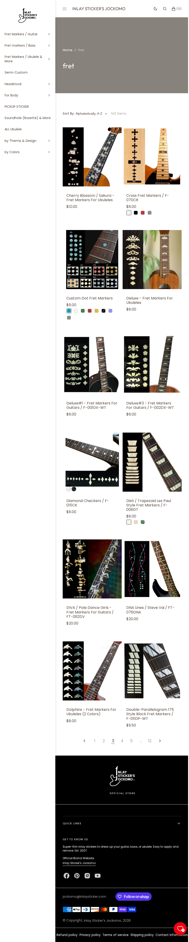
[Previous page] (83, 730)
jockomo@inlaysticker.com (84, 890)
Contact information (120, 935)
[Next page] (158, 730)
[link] (91, 156)
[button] (161, 9)
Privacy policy (105, 928)
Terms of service (131, 928)
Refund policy (82, 928)
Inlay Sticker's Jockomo (79, 856)
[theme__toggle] (152, 9)
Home (67, 50)
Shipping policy (157, 928)
